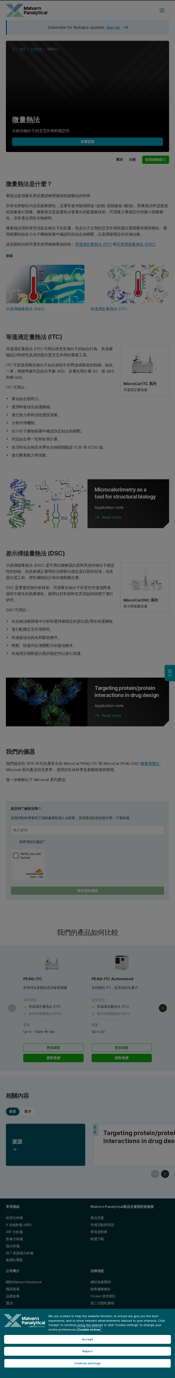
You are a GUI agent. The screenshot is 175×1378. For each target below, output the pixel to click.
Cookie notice (89, 1329)
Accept (87, 1339)
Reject (87, 1351)
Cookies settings (87, 1363)
